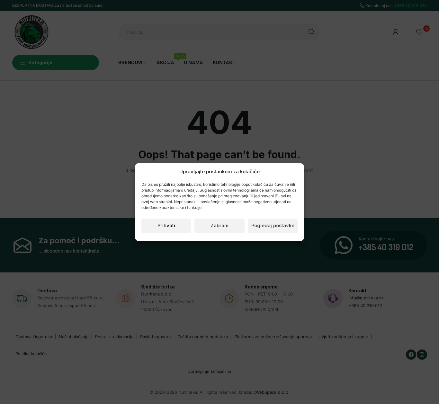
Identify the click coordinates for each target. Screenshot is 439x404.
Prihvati (166, 226)
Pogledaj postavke (272, 226)
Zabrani (219, 226)
